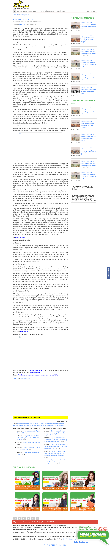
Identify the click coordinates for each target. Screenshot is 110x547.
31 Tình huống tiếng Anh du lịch (55, 488)
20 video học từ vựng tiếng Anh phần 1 (83, 488)
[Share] (15, 518)
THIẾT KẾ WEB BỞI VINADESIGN (55, 545)
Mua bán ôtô (43, 423)
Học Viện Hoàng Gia (69, 539)
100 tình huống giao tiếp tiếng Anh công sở (55, 508)
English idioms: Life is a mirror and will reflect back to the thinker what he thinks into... (88, 90)
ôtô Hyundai (23, 425)
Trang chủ (16, 15)
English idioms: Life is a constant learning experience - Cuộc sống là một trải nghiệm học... (55, 433)
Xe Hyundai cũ (35, 372)
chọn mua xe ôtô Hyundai (24, 423)
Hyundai (35, 423)
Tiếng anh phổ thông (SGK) (24, 11)
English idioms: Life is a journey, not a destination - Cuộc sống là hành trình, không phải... (55, 439)
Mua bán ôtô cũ (52, 423)
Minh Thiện (22, 24)
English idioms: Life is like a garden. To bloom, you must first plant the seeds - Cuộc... (56, 446)
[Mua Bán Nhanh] (93, 530)
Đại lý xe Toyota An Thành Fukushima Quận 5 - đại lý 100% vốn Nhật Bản (28, 438)
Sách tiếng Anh (61, 11)
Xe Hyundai (24, 331)
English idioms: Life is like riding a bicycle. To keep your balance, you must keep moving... (88, 137)
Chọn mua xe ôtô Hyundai (23, 19)
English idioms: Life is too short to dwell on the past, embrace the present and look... (55, 462)
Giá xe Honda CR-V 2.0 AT (31, 442)
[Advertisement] (27, 404)
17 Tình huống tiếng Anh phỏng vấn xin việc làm (27, 508)
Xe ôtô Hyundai (20, 237)
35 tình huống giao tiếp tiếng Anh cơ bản (27, 487)
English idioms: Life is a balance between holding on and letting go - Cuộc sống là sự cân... (54, 453)
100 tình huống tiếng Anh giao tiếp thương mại (82, 508)
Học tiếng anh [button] (91, 11)
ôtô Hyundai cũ (31, 425)
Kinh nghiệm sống (25, 15)
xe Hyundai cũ (49, 425)
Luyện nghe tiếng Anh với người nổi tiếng (44, 11)
